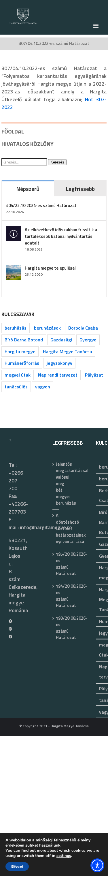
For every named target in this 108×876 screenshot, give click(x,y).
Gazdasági (61, 339)
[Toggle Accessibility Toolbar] (97, 865)
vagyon (42, 386)
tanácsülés (16, 386)
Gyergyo (87, 339)
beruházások (47, 327)
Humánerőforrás (22, 363)
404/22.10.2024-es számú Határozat (41, 205)
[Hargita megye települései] (13, 268)
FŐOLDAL (12, 131)
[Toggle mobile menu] (96, 26)
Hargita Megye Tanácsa (67, 351)
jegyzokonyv (59, 363)
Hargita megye (20, 351)
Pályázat (94, 374)
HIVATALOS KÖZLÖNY (27, 143)
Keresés (57, 162)
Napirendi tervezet (57, 374)
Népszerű (27, 188)
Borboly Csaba (83, 327)
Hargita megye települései (50, 268)
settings (63, 855)
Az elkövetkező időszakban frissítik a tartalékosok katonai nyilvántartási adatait (61, 236)
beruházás (15, 327)
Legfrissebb (80, 188)
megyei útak (18, 374)
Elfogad (17, 866)
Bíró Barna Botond (24, 339)
